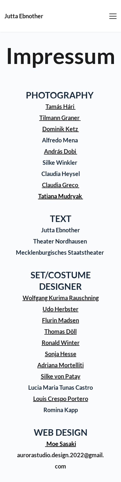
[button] (113, 16)
